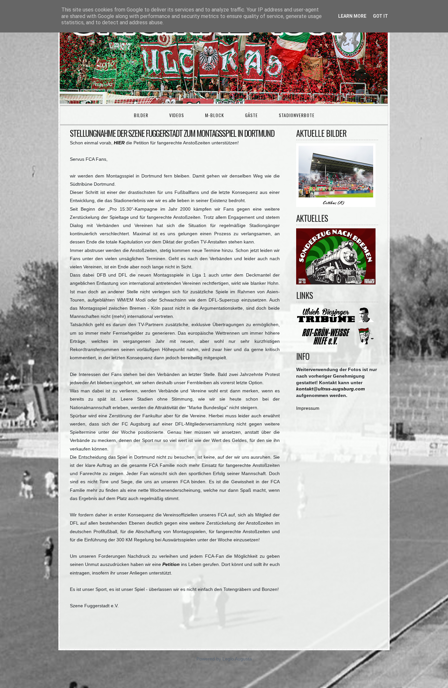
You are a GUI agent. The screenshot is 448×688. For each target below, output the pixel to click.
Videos (176, 115)
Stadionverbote (297, 115)
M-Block (214, 115)
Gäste (251, 115)
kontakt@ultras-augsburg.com (330, 388)
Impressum (307, 408)
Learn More (352, 16)
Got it (380, 16)
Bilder (141, 115)
